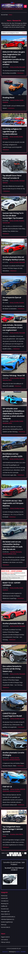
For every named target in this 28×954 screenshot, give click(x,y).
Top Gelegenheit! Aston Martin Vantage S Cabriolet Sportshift (13, 829)
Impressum (5, 951)
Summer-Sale (6, 222)
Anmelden (23, 951)
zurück (16, 853)
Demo (10, 380)
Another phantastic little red (13, 623)
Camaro (4, 898)
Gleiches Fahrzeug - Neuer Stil (14, 376)
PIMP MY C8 (7, 787)
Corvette (16, 67)
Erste (11, 853)
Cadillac (4, 906)
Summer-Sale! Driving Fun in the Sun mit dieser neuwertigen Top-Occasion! (13, 215)
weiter (14, 855)
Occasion (21, 220)
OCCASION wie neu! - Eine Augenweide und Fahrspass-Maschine (13, 503)
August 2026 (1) (5, 937)
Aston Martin (19, 834)
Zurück (24, 32)
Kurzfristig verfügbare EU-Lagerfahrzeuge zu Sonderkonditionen (12, 131)
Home (11, 67)
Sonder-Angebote (7, 553)
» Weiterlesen (20, 73)
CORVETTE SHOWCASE (8, 916)
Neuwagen (22, 67)
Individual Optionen (14, 759)
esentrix (18, 951)
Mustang (4, 903)
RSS (26, 895)
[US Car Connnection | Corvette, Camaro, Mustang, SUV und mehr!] (12, 6)
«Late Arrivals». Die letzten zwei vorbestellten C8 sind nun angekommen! (12, 327)
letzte (19, 855)
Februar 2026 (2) (5, 942)
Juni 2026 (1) (4, 939)
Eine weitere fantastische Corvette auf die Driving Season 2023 (12, 669)
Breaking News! (8, 98)
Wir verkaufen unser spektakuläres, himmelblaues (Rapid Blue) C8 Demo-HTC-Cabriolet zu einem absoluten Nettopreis (13, 414)
